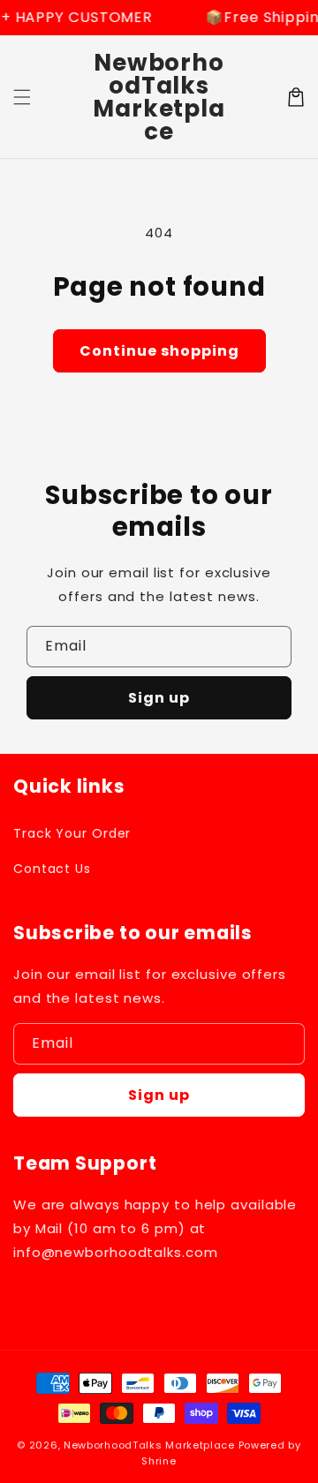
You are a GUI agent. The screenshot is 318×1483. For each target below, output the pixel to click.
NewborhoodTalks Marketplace (149, 1445)
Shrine (158, 1461)
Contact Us (52, 868)
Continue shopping (159, 351)
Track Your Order (72, 833)
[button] (22, 97)
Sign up (159, 698)
